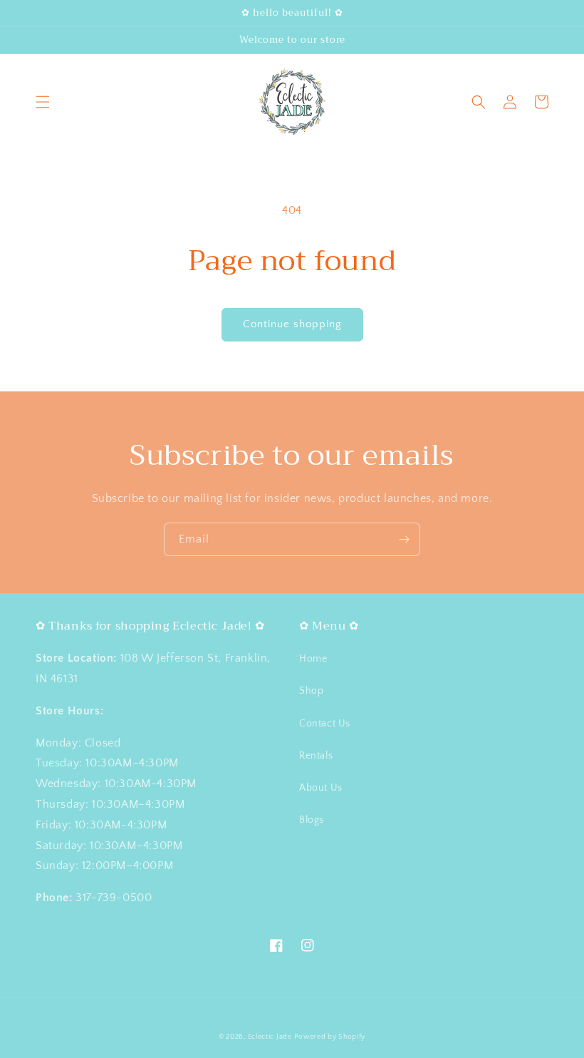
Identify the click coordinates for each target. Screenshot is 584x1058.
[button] (42, 102)
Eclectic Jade (270, 1037)
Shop (311, 691)
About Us (321, 788)
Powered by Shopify (329, 1037)
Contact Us (324, 723)
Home (313, 658)
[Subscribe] (403, 539)
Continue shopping (292, 324)
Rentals (316, 755)
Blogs (311, 820)
